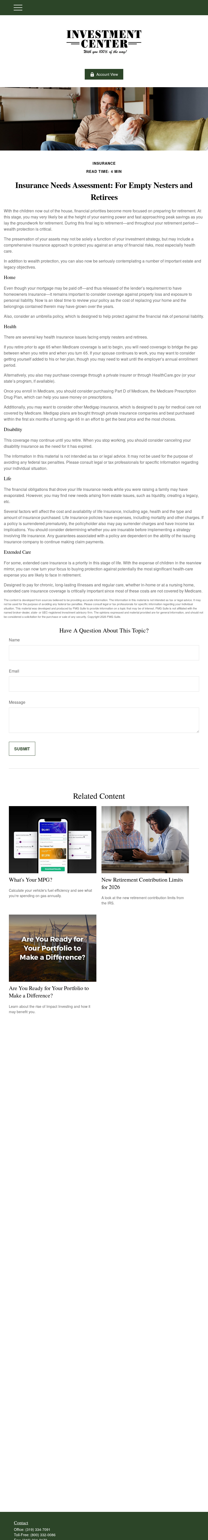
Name (14, 640)
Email (14, 671)
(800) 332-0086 (43, 1534)
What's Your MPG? (30, 879)
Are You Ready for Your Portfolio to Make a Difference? (49, 991)
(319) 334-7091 (37, 1529)
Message (17, 702)
